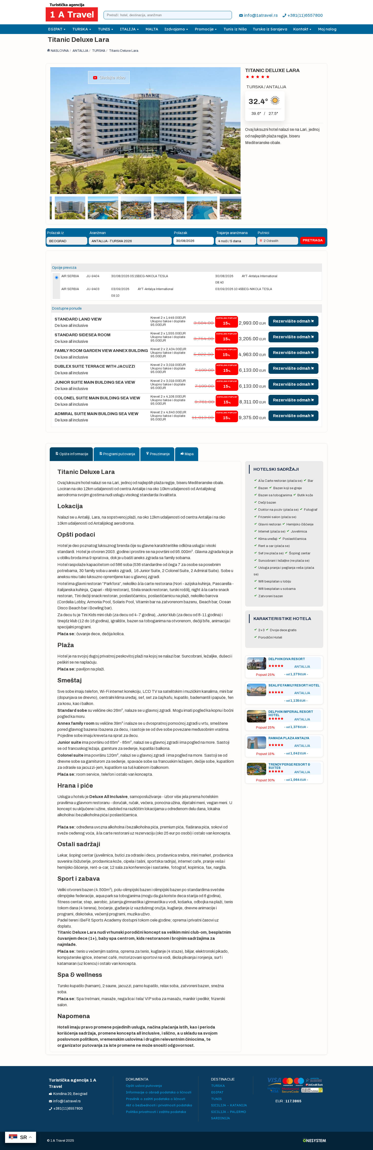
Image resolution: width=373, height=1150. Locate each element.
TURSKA (80, 29)
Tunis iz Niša (235, 29)
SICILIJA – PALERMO (228, 1112)
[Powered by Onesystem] (314, 1141)
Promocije (204, 29)
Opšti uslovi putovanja (144, 1086)
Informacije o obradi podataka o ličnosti (158, 1092)
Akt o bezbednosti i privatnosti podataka (159, 1105)
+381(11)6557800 (305, 15)
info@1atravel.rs (261, 15)
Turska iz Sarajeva (270, 29)
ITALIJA (128, 29)
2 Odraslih (271, 241)
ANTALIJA (276, 87)
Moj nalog (327, 29)
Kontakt (300, 29)
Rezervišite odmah (291, 321)
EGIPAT (55, 29)
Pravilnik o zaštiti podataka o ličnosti (155, 1099)
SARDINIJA (220, 1118)
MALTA (152, 29)
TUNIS (104, 29)
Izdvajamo (174, 29)
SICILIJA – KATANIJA (229, 1105)
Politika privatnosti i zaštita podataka (156, 1112)
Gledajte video (111, 77)
